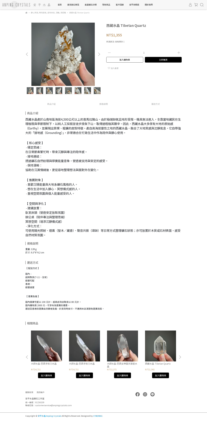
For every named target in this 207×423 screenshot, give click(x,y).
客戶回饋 (120, 4)
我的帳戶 (40, 392)
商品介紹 (51, 103)
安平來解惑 (134, 4)
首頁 (60, 4)
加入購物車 (124, 59)
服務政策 (29, 392)
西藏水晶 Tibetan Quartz (158, 363)
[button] (99, 54)
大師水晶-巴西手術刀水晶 (44, 363)
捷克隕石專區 (73, 4)
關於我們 (149, 4)
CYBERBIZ (97, 415)
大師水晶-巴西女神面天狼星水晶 (122, 365)
